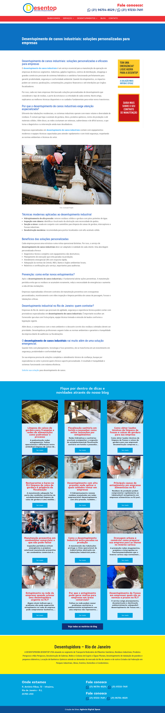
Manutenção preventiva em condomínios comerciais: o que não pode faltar (40, 540)
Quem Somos (53, 18)
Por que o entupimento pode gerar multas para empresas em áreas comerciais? (82, 596)
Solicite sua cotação (30, 370)
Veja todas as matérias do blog (82, 626)
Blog (103, 18)
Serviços (67, 18)
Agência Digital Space (90, 709)
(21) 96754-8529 (102, 10)
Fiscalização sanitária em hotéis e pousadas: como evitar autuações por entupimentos (82, 431)
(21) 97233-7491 (132, 10)
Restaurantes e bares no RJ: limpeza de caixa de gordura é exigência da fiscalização (40, 486)
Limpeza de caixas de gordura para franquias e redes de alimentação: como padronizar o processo (40, 432)
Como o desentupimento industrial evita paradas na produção (82, 540)
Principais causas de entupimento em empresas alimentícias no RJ (125, 485)
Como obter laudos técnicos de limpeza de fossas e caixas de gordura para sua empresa (125, 431)
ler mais (39, 450)
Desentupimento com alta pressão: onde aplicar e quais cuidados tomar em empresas (82, 486)
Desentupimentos (86, 18)
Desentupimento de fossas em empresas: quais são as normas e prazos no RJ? (125, 595)
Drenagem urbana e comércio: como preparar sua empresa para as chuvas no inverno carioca (125, 541)
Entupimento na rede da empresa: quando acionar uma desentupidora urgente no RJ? (39, 596)
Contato (113, 18)
